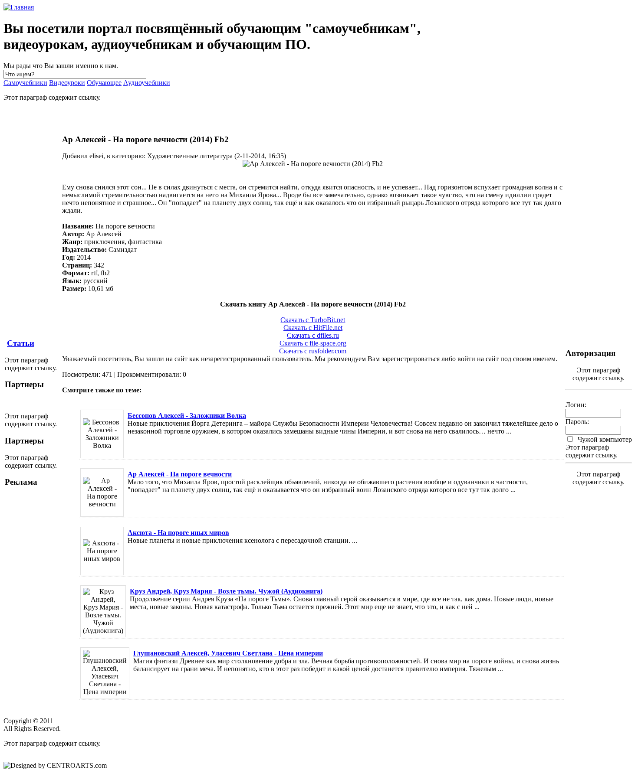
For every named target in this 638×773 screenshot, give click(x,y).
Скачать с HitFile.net (312, 327)
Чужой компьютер (604, 439)
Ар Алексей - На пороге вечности (180, 474)
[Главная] (18, 7)
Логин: (576, 404)
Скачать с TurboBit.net (312, 319)
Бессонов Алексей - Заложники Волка (187, 415)
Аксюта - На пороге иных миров (178, 532)
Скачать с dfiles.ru (313, 335)
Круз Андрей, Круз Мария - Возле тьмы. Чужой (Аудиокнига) (226, 591)
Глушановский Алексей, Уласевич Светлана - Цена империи (228, 653)
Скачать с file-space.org (313, 343)
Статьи (20, 343)
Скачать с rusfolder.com (312, 351)
